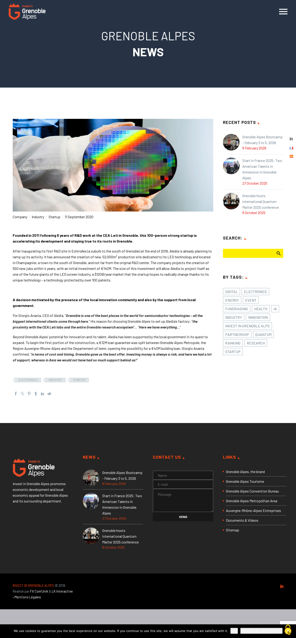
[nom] (183, 474)
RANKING (232, 343)
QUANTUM (263, 334)
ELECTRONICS (28, 380)
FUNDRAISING (236, 308)
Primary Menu (283, 11)
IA (275, 308)
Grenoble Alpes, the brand (245, 471)
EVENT (250, 300)
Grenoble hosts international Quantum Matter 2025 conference (260, 201)
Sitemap (232, 530)
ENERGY (232, 300)
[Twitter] (22, 393)
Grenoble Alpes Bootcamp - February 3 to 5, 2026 (262, 140)
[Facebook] (16, 393)
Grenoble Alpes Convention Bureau (252, 491)
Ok (234, 631)
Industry (38, 217)
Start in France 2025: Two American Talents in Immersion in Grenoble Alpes (262, 169)
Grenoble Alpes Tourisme (245, 481)
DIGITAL (231, 291)
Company (20, 217)
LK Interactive (62, 591)
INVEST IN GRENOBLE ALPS (247, 326)
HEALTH (260, 308)
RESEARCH (256, 343)
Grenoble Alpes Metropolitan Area (251, 501)
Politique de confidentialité (261, 631)
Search (278, 253)
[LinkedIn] (42, 393)
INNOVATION (258, 317)
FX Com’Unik (39, 591)
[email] (183, 483)
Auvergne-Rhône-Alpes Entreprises (253, 510)
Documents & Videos (242, 520)
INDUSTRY (55, 380)
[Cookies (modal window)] (288, 630)
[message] (183, 500)
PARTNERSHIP (237, 334)
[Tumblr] (36, 393)
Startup (54, 217)
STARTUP (79, 380)
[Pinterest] (29, 393)
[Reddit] (49, 393)
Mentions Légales (28, 597)
